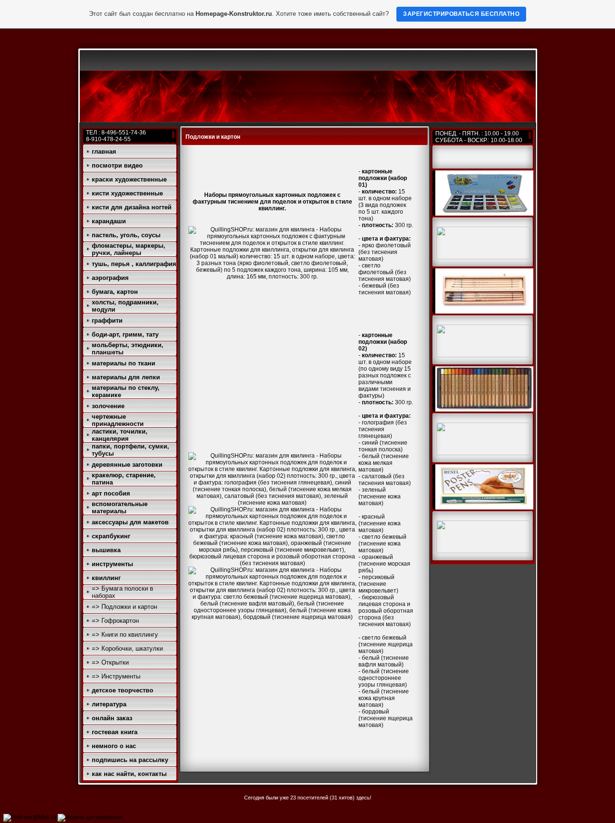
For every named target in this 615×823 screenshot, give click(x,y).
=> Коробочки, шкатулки (127, 648)
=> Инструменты (116, 676)
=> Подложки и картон (124, 606)
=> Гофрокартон (115, 620)
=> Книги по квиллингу (125, 634)
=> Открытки (110, 662)
